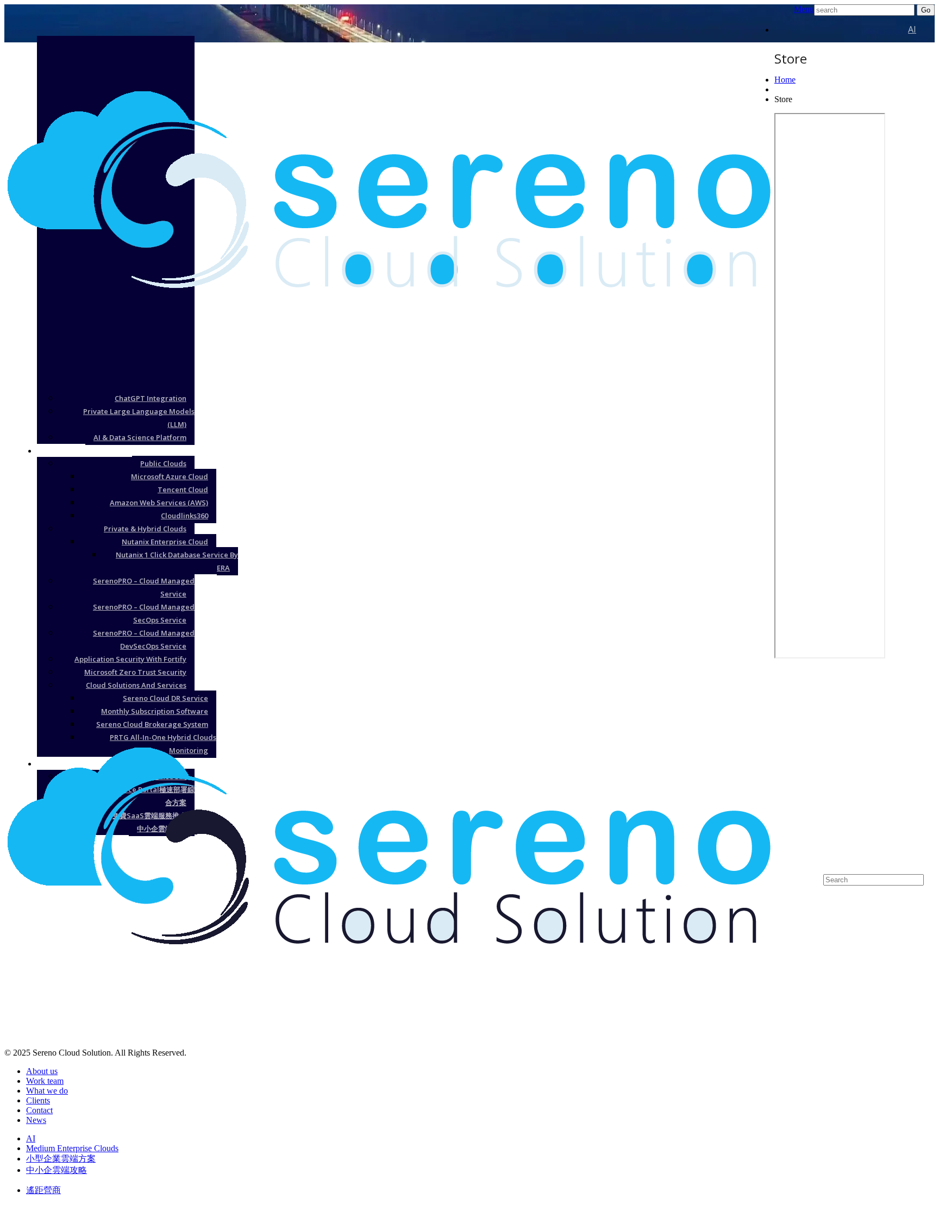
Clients (38, 1100)
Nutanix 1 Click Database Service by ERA (177, 561)
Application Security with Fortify (130, 659)
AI (912, 29)
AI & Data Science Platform (139, 437)
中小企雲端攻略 (56, 1170)
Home (785, 79)
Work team (45, 1080)
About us (42, 1071)
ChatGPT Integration (150, 398)
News (36, 1120)
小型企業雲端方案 (881, 763)
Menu (804, 9)
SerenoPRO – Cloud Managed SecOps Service (144, 613)
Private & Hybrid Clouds (145, 529)
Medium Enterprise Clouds (72, 1148)
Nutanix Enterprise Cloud (165, 542)
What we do (47, 1090)
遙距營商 (43, 1190)
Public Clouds (163, 463)
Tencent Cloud (183, 489)
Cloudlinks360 (184, 515)
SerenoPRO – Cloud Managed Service (144, 587)
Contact (39, 1110)
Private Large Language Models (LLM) (139, 417)
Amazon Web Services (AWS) (159, 502)
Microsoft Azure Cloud (169, 476)
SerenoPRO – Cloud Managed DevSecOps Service (144, 639)
